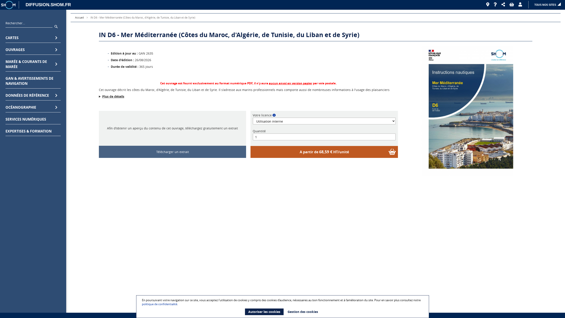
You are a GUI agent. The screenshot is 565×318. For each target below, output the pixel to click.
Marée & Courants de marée (26, 64)
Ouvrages (15, 49)
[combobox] (29, 24)
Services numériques (26, 119)
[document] (283, 306)
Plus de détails (113, 96)
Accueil (79, 17)
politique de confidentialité (159, 304)
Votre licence (262, 115)
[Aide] (495, 4)
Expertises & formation (29, 131)
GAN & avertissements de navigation (29, 81)
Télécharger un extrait (172, 152)
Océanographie (21, 107)
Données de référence (27, 95)
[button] (503, 4)
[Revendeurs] (487, 4)
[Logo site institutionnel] (9, 5)
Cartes (12, 37)
